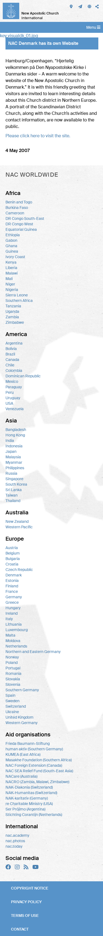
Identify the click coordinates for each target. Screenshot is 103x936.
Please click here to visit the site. (37, 136)
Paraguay (13, 386)
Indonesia (14, 446)
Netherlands (16, 646)
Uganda (12, 311)
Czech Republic (19, 569)
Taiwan (11, 495)
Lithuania (13, 624)
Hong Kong (15, 435)
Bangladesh (15, 429)
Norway (12, 657)
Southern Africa (19, 300)
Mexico (11, 381)
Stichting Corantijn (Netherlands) (33, 814)
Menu (91, 27)
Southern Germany (22, 689)
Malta (10, 635)
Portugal (12, 668)
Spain (10, 695)
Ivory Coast (15, 256)
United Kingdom (19, 717)
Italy (9, 618)
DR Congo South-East (24, 218)
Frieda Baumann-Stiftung (27, 743)
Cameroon (14, 213)
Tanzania (13, 306)
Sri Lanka (13, 489)
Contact (20, 929)
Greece (12, 602)
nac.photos (15, 840)
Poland (11, 662)
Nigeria (11, 289)
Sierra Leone (16, 295)
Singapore (14, 478)
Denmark (13, 575)
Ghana (11, 245)
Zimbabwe (14, 322)
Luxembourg (16, 629)
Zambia (12, 316)
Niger (10, 284)
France (11, 591)
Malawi (11, 273)
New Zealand (17, 521)
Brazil (10, 354)
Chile (9, 365)
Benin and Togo (18, 202)
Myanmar (13, 462)
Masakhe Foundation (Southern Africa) (38, 759)
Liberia (11, 267)
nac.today (14, 846)
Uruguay (12, 397)
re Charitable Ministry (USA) (29, 803)
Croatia (11, 564)
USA (9, 403)
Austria (11, 547)
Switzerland (15, 706)
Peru (9, 392)
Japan (10, 451)
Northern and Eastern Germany (33, 651)
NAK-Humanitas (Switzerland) (31, 792)
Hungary (13, 607)
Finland (11, 586)
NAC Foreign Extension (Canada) (33, 765)
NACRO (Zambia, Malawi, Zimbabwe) (37, 781)
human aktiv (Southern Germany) (34, 749)
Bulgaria (12, 558)
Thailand (12, 500)
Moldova (12, 640)
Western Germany (21, 722)
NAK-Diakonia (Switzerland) (29, 787)
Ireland (11, 613)
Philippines (14, 467)
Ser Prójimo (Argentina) (25, 809)
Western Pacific (19, 526)
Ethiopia (12, 234)
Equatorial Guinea (21, 229)
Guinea (11, 251)
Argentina (14, 343)
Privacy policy (26, 901)
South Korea (16, 484)
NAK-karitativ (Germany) (26, 798)
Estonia (12, 580)
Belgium (12, 553)
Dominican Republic (23, 376)
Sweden (12, 700)
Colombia (13, 370)
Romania (13, 673)
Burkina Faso (16, 207)
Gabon (11, 240)
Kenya (10, 262)
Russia (11, 473)
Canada (12, 359)
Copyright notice (29, 888)
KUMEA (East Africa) (22, 754)
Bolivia (11, 348)
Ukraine (12, 711)
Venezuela (14, 408)
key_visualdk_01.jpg (19, 36)
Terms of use (25, 915)
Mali (9, 278)
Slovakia (12, 679)
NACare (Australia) (21, 776)
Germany (13, 596)
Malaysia (13, 456)
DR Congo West (19, 223)
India (9, 440)
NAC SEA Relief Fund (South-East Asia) (39, 770)
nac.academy (17, 835)
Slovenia (12, 684)
